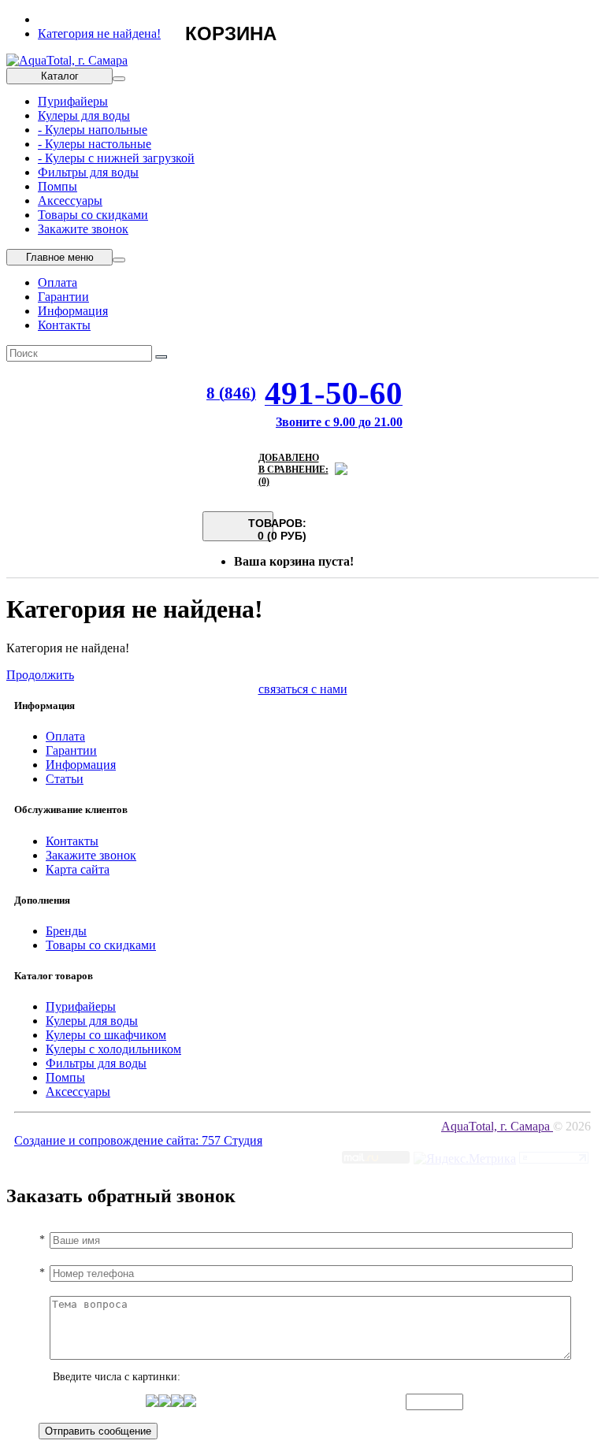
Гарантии (63, 296)
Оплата (57, 282)
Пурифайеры (73, 101)
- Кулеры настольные (94, 143)
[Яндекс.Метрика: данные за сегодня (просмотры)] (465, 1159)
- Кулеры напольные (92, 129)
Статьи (65, 778)
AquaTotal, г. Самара (497, 1126)
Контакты (64, 325)
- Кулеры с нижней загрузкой (116, 158)
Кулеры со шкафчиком (106, 1034)
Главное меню (60, 257)
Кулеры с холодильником (113, 1049)
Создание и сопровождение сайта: (108, 1140)
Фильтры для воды (88, 172)
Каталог (60, 76)
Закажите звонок (83, 229)
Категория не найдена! (99, 33)
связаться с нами (302, 689)
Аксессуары (70, 200)
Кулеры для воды (84, 115)
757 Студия (232, 1140)
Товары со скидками (93, 214)
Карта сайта (77, 869)
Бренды (66, 930)
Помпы (57, 186)
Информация (73, 310)
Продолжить (40, 674)
